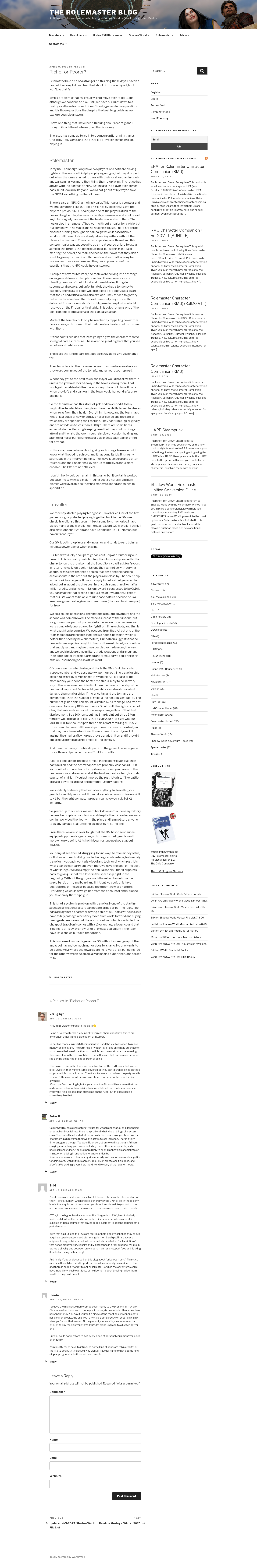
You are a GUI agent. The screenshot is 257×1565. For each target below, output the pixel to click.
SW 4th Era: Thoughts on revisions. (186, 943)
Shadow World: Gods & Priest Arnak (180, 894)
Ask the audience (161, 596)
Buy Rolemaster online (164, 855)
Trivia (183, 35)
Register (156, 92)
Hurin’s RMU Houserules (107, 35)
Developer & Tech (161, 623)
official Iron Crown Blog (164, 851)
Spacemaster (159, 747)
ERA (153, 636)
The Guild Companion (163, 863)
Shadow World (138, 35)
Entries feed (158, 105)
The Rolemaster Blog (93, 12)
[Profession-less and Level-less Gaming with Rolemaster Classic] (164, 805)
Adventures (158, 583)
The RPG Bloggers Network (167, 871)
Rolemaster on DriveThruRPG (173, 158)
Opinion (155, 688)
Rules (154, 727)
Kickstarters (158, 675)
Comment (57, 1392)
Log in (154, 98)
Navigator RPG (159, 681)
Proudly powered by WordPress (66, 1556)
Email (53, 1458)
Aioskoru (156, 590)
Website (55, 1476)
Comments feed (160, 111)
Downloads (77, 35)
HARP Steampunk (167, 430)
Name (53, 1439)
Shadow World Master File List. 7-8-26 (182, 917)
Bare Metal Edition (161, 603)
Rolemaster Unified (162, 721)
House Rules (158, 655)
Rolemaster (163, 35)
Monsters (55, 35)
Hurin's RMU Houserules (165, 668)
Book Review (158, 616)
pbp (153, 695)
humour (155, 662)
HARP (154, 649)
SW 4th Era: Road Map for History (179, 930)
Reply (52, 1102)
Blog (153, 610)
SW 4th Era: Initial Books (174, 950)
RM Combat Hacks (162, 708)
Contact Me (56, 43)
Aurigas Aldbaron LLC (163, 859)
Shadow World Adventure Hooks (169, 740)
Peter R (79, 67)
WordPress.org (160, 118)
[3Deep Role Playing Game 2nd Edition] (164, 843)
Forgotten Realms (161, 642)
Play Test (156, 701)
